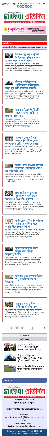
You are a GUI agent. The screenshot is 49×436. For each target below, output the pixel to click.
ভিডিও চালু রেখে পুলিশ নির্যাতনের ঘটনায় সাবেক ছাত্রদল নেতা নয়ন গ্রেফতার (22, 57)
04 (27, 328)
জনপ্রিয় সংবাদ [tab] (24, 339)
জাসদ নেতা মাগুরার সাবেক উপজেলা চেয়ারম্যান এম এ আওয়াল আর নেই (24, 168)
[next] (32, 328)
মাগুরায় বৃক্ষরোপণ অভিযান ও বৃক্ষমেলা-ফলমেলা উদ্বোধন (24, 279)
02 (17, 328)
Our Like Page (8, 380)
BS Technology (33, 433)
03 (22, 328)
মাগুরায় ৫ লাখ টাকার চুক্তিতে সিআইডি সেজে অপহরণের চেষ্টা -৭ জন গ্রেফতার (21, 140)
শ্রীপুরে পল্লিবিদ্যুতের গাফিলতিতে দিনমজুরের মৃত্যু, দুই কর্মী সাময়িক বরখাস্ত (22, 85)
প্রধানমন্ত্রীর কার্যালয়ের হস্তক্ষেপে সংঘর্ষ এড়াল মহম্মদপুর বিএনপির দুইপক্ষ (21, 196)
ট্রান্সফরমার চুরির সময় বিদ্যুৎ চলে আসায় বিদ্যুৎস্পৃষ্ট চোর (21, 251)
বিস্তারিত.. (39, 71)
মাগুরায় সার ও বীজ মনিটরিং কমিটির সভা (26, 305)
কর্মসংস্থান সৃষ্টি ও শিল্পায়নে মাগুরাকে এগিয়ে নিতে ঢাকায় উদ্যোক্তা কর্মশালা (24, 223)
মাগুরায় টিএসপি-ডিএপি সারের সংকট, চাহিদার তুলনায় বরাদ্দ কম (19, 47)
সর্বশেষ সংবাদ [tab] (24, 335)
